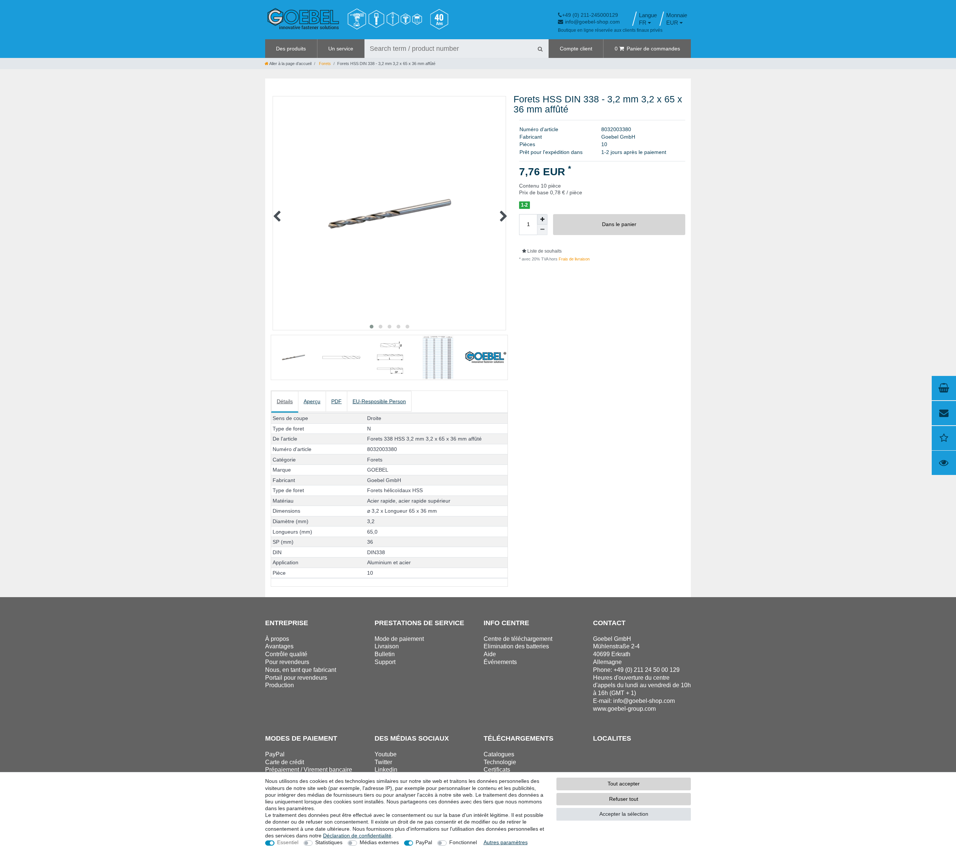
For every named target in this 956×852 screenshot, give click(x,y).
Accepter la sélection (623, 814)
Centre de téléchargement (518, 639)
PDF (336, 401)
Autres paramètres (506, 842)
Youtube (386, 754)
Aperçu (312, 401)
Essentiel (287, 842)
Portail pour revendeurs (296, 677)
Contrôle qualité (286, 654)
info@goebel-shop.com (592, 22)
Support (385, 662)
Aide (490, 654)
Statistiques (328, 842)
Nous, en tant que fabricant (300, 670)
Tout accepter (624, 784)
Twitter (383, 762)
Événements (500, 662)
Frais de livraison (574, 259)
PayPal (424, 842)
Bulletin (385, 654)
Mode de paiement (399, 639)
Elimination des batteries (516, 646)
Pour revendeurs (287, 662)
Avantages (279, 646)
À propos (277, 639)
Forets (324, 63)
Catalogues (499, 754)
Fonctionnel (463, 842)
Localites (612, 738)
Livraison (387, 646)
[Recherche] (540, 48)
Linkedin (386, 769)
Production (279, 685)
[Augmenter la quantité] (542, 219)
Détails (285, 401)
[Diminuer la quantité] (542, 230)
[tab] (284, 402)
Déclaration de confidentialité (357, 836)
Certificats (497, 769)
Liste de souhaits (544, 251)
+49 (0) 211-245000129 (590, 15)
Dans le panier (619, 224)
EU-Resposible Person (379, 401)
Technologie (500, 762)
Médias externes (379, 842)
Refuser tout (623, 799)
